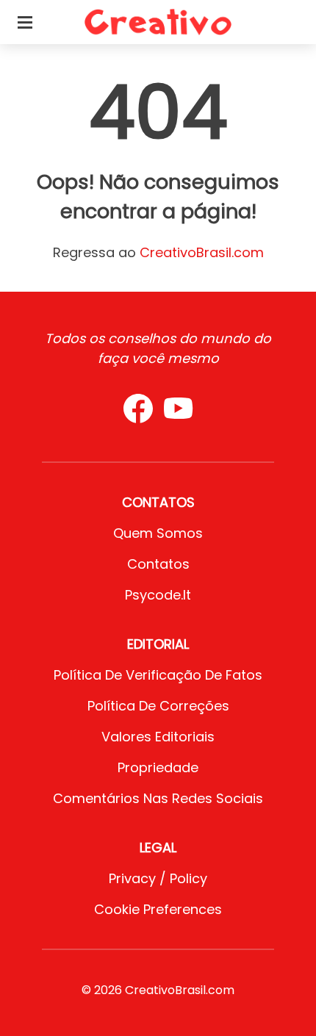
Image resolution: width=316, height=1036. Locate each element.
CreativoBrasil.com (202, 252)
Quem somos (158, 533)
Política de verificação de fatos (158, 675)
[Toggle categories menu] (25, 22)
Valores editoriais (158, 736)
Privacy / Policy (158, 878)
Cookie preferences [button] (158, 909)
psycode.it (158, 595)
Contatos (158, 564)
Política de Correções (158, 706)
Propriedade (158, 767)
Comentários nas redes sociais (158, 798)
